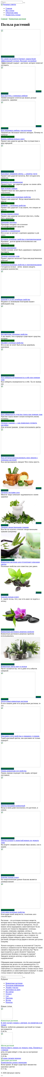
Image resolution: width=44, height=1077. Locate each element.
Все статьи (10, 11)
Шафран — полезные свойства (13, 205)
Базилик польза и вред (10, 597)
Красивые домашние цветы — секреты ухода (19, 174)
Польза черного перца (10, 214)
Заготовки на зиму (13, 990)
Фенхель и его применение (12, 182)
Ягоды (8, 1000)
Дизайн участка (12, 987)
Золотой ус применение (10, 231)
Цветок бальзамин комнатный (13, 806)
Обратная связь (12, 13)
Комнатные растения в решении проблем (17, 632)
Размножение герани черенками (14, 1062)
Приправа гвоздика (9, 222)
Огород (9, 994)
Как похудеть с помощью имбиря (14, 96)
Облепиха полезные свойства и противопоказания (21, 265)
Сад (7, 996)
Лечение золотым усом (10, 256)
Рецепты (9, 1002)
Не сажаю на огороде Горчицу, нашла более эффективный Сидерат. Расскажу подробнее (18, 60)
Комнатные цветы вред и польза (14, 666)
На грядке (10, 992)
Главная (9, 8)
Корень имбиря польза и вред (13, 139)
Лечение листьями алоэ (10, 492)
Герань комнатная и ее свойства (13, 771)
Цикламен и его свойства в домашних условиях (20, 736)
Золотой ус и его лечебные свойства (15, 299)
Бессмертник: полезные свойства (14, 334)
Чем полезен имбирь (9, 188)
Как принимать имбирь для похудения (16, 130)
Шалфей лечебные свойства (12, 343)
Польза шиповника (8, 248)
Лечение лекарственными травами (15, 527)
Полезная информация (15, 985)
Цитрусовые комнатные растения (14, 701)
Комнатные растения (14, 983)
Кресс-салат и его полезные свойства (16, 197)
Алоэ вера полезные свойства (13, 912)
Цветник (9, 998)
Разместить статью (13, 15)
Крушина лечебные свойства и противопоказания (21, 239)
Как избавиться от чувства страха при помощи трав (21, 414)
